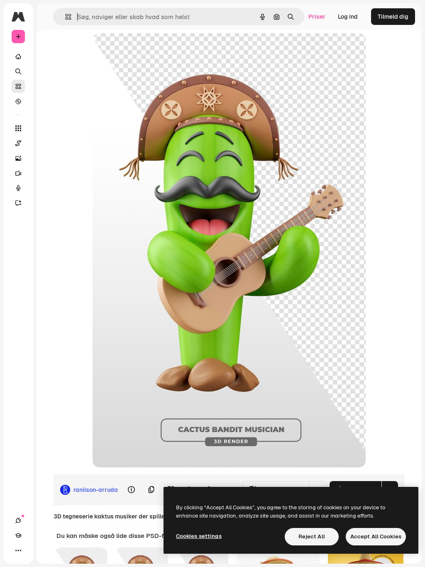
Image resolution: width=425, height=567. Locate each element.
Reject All (311, 536)
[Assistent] (18, 203)
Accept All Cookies (375, 536)
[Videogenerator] (18, 173)
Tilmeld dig (393, 16)
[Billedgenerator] (18, 158)
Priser (316, 16)
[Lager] (18, 86)
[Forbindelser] (18, 520)
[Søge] (18, 71)
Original (145, 49)
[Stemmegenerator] (18, 188)
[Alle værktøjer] (18, 128)
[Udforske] (18, 101)
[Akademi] (18, 535)
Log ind (348, 16)
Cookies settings (199, 536)
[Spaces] (18, 143)
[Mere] (18, 550)
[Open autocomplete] (65, 17)
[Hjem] (18, 56)
